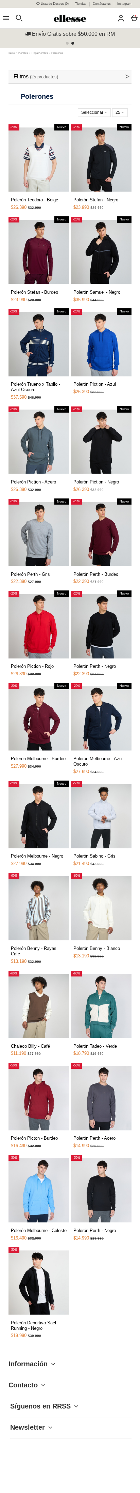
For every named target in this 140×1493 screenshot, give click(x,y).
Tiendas (81, 3)
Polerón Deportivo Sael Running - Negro (33, 1325)
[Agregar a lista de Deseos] (23, 196)
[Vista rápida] (31, 194)
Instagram (124, 3)
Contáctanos (102, 3)
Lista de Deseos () (55, 3)
